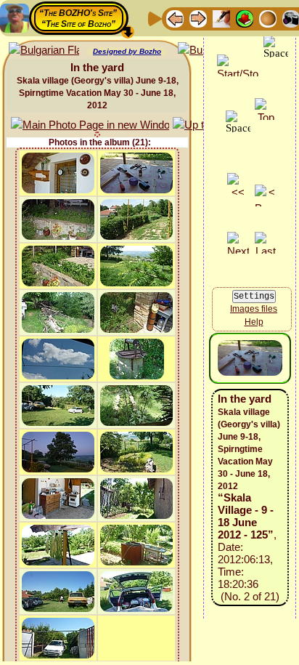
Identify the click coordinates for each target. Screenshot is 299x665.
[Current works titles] (268, 18)
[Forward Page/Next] (198, 18)
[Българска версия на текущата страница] (44, 50)
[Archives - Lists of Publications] (221, 18)
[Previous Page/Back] (175, 18)
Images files (253, 309)
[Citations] (244, 18)
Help (254, 322)
